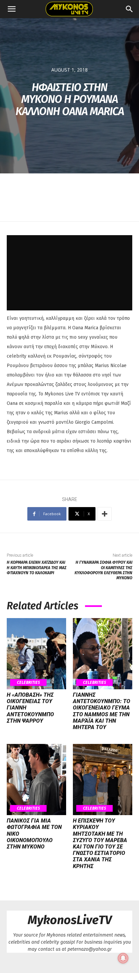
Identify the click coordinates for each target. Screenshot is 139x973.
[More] (105, 514)
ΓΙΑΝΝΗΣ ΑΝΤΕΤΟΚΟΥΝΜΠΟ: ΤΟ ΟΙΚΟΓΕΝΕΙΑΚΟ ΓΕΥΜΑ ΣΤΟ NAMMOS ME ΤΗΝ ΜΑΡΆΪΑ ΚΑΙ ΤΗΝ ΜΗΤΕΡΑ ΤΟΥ (101, 711)
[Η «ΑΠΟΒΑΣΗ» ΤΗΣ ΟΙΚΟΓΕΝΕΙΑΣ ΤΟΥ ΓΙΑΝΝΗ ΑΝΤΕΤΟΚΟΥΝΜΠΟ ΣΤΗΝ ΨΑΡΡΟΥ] (36, 653)
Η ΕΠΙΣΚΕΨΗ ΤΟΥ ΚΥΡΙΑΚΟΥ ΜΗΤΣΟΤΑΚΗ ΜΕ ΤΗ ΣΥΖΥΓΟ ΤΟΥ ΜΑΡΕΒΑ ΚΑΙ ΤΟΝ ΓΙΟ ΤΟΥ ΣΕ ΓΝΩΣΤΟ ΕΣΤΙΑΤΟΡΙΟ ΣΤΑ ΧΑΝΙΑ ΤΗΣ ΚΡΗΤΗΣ (100, 843)
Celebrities (28, 682)
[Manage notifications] (123, 958)
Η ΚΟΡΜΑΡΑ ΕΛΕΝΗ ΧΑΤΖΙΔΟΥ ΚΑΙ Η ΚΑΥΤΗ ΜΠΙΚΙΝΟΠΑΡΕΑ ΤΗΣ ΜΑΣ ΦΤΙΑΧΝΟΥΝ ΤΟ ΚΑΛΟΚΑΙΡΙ (36, 567)
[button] (11, 9)
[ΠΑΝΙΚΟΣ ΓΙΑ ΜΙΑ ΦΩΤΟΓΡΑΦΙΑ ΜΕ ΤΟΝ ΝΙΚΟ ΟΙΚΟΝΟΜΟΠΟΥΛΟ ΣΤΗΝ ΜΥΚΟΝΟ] (36, 779)
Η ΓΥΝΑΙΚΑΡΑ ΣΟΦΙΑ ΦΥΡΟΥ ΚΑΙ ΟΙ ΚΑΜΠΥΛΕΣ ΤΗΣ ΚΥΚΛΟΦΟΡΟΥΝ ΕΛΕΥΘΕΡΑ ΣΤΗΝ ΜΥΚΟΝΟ (103, 570)
